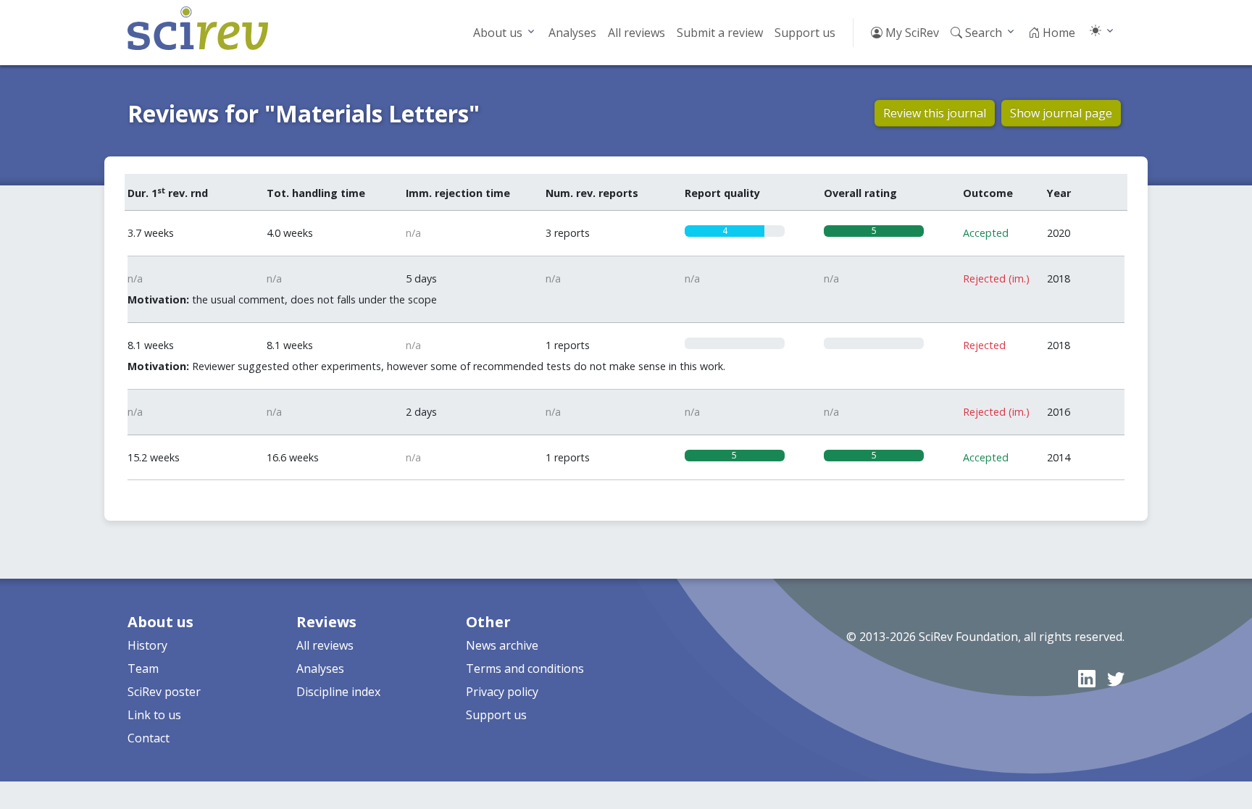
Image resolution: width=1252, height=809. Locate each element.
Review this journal (934, 113)
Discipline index (338, 692)
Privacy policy (502, 692)
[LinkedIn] (1087, 678)
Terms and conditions (525, 668)
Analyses (572, 33)
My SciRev (910, 33)
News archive (502, 645)
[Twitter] (1115, 678)
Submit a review (720, 33)
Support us (805, 33)
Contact (149, 738)
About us (497, 33)
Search (982, 33)
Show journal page (1061, 113)
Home (1057, 33)
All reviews (636, 33)
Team (143, 668)
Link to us (154, 715)
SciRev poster (164, 692)
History (147, 645)
